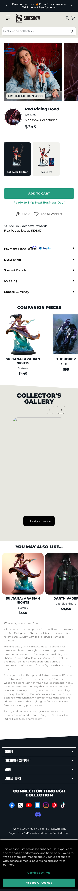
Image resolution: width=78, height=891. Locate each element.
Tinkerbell (64, 658)
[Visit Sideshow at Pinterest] (54, 805)
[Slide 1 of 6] (33, 72)
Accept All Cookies (39, 882)
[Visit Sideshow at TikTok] (63, 805)
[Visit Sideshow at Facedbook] (12, 805)
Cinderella (27, 658)
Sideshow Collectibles (41, 120)
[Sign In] (67, 18)
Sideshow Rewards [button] (33, 226)
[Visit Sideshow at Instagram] (46, 805)
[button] (48, 214)
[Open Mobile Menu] (8, 18)
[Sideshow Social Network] (37, 805)
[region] (39, 864)
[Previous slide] (6, 5)
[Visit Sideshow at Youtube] (29, 805)
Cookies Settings (38, 872)
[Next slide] (71, 5)
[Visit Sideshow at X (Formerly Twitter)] (20, 805)
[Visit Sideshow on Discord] (37, 814)
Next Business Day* (39, 202)
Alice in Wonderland (46, 658)
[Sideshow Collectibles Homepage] (28, 18)
